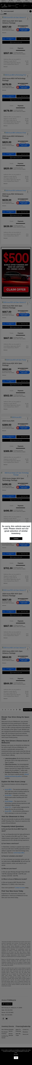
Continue (16, 538)
